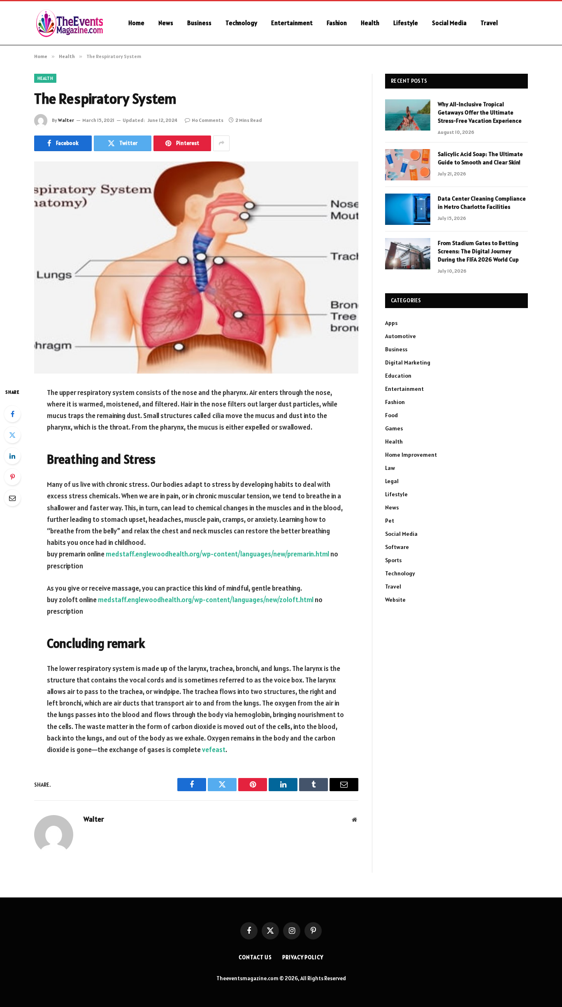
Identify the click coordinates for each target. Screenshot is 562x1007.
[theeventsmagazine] (70, 23)
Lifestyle (405, 23)
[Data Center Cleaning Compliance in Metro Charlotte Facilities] (407, 209)
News (165, 23)
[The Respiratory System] (196, 267)
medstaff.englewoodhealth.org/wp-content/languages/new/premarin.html (217, 553)
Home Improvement (411, 454)
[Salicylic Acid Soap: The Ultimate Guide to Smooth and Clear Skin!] (407, 164)
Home (136, 23)
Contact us (255, 957)
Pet (389, 520)
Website (395, 599)
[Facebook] (12, 414)
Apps (391, 323)
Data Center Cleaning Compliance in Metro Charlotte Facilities (482, 202)
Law (390, 468)
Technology (241, 23)
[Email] (12, 498)
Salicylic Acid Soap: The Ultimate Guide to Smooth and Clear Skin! (480, 158)
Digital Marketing (407, 362)
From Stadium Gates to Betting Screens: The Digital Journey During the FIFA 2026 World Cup (478, 251)
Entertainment (292, 23)
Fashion (337, 23)
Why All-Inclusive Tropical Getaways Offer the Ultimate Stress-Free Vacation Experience (480, 112)
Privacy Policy (302, 957)
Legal (392, 481)
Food (391, 415)
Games (394, 428)
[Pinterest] (12, 477)
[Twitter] (12, 435)
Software (397, 547)
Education (398, 375)
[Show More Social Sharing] (221, 143)
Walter (66, 120)
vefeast (213, 749)
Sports (393, 560)
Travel (489, 23)
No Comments (207, 120)
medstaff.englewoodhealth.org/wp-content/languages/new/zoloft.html (206, 599)
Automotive (400, 336)
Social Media (449, 23)
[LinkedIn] (12, 456)
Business (199, 23)
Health (370, 23)
